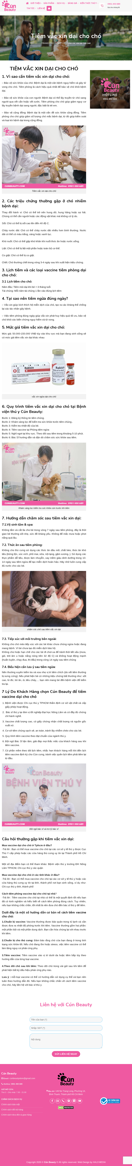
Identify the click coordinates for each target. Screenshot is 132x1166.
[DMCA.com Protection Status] (66, 1107)
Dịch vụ (61, 3)
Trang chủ (47, 43)
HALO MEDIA (99, 1162)
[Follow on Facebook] (52, 1101)
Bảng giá (72, 3)
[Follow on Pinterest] (68, 1101)
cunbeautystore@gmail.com (22, 1078)
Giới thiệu (35, 3)
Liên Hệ (41, 8)
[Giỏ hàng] (49, 8)
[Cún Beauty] (12, 6)
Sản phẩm (49, 3)
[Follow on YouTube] (79, 1101)
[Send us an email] (57, 1101)
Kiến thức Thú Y (88, 3)
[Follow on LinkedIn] (74, 1101)
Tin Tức (30, 8)
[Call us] (63, 1101)
